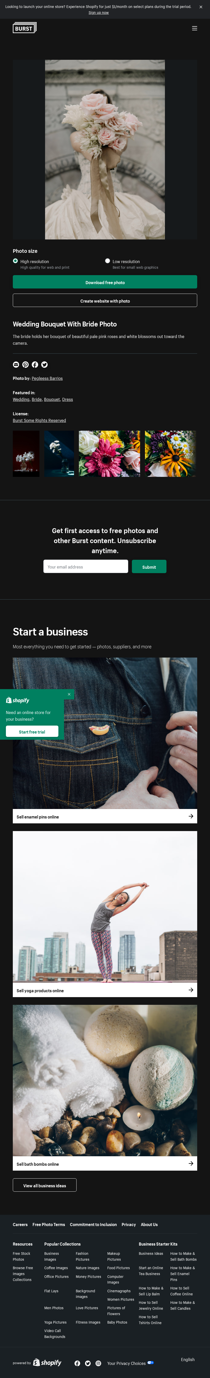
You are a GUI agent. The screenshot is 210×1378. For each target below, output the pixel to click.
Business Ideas (151, 1253)
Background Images (85, 1293)
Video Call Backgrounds (54, 1333)
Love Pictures (87, 1307)
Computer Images (115, 1279)
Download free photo (105, 281)
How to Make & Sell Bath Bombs (183, 1256)
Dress (67, 398)
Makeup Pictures (114, 1256)
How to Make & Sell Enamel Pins (182, 1273)
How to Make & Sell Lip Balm (151, 1290)
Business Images (51, 1256)
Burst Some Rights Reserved (39, 419)
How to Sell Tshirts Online (150, 1319)
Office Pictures (56, 1276)
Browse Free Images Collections (23, 1273)
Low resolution (126, 261)
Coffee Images (56, 1267)
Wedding (21, 398)
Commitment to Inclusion (93, 1223)
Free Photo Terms (49, 1223)
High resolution (34, 261)
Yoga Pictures (55, 1322)
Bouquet (52, 398)
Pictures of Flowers (116, 1310)
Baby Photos (117, 1322)
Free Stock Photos (21, 1256)
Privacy (129, 1223)
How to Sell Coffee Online (181, 1290)
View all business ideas (44, 1185)
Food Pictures (118, 1267)
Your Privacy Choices (126, 1362)
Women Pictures (120, 1299)
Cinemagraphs (119, 1290)
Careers (20, 1223)
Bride (37, 398)
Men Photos (54, 1307)
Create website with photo (105, 300)
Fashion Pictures (82, 1256)
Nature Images (87, 1267)
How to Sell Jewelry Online (151, 1305)
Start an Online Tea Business (151, 1270)
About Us (149, 1223)
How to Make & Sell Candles (182, 1305)
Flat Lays (51, 1290)
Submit (149, 566)
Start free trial (32, 731)
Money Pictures (88, 1276)
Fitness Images (88, 1322)
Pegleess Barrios (47, 377)
